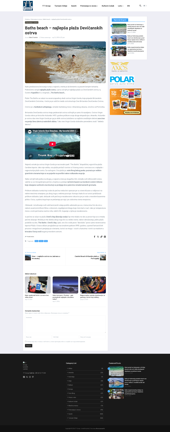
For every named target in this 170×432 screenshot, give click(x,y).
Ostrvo (41, 241)
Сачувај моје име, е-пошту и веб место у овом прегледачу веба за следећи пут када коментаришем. (56, 341)
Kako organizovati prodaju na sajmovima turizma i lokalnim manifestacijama (136, 49)
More (36, 241)
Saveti (73, 6)
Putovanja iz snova (88, 6)
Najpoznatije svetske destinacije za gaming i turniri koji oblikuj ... (92, 296)
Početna (27, 19)
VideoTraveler (33, 37)
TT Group (46, 6)
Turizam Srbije (61, 6)
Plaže (45, 241)
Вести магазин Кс (100, 428)
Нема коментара (46, 37)
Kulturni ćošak (108, 6)
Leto (120, 6)
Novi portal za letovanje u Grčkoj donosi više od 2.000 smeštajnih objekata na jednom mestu (135, 369)
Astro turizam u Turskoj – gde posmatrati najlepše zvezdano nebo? (63, 297)
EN (128, 6)
